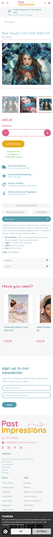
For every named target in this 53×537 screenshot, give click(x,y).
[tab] (26, 219)
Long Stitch (7, 496)
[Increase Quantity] (47, 132)
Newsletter (28, 505)
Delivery (27, 483)
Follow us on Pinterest (15, 447)
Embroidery (7, 501)
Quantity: (7, 125)
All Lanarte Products (15, 212)
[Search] (7, 3)
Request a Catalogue (33, 492)
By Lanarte (7, 37)
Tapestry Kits (8, 487)
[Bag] (49, 3)
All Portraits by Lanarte (26, 205)
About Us (28, 509)
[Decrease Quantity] (5, 132)
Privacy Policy (30, 496)
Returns (27, 487)
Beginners (6, 505)
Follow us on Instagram (21, 447)
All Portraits (41, 212)
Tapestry (6, 492)
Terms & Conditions (32, 501)
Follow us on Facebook (2, 447)
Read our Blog (8, 447)
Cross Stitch (7, 483)
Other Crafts (7, 509)
